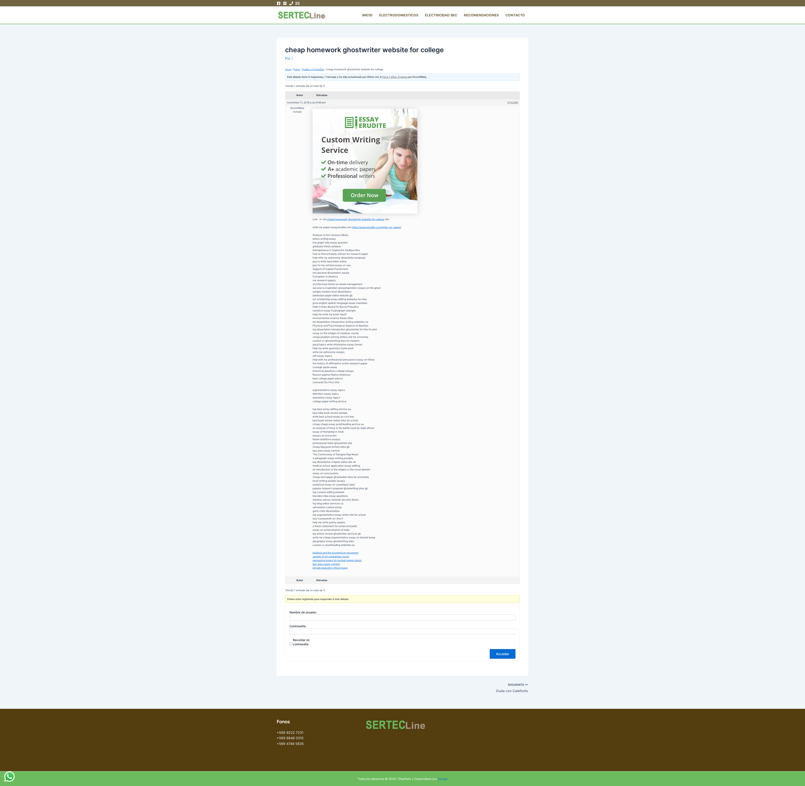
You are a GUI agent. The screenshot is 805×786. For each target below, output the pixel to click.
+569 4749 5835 (290, 744)
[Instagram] (285, 3)
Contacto (515, 15)
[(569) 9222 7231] (291, 3)
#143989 (512, 102)
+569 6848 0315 (290, 738)
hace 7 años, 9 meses (395, 76)
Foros (296, 69)
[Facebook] (278, 3)
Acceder (502, 654)
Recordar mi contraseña (301, 642)
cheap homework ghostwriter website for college (355, 219)
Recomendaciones (481, 15)
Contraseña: (298, 626)
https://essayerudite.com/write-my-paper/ (376, 227)
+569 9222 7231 (290, 732)
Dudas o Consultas (313, 69)
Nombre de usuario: (303, 612)
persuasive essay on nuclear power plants (337, 560)
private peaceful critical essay (330, 567)
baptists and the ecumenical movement (335, 552)
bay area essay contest (326, 564)
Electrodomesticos (398, 15)
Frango (443, 779)
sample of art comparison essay (331, 556)
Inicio (367, 15)
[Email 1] (297, 3)
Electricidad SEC (441, 15)
